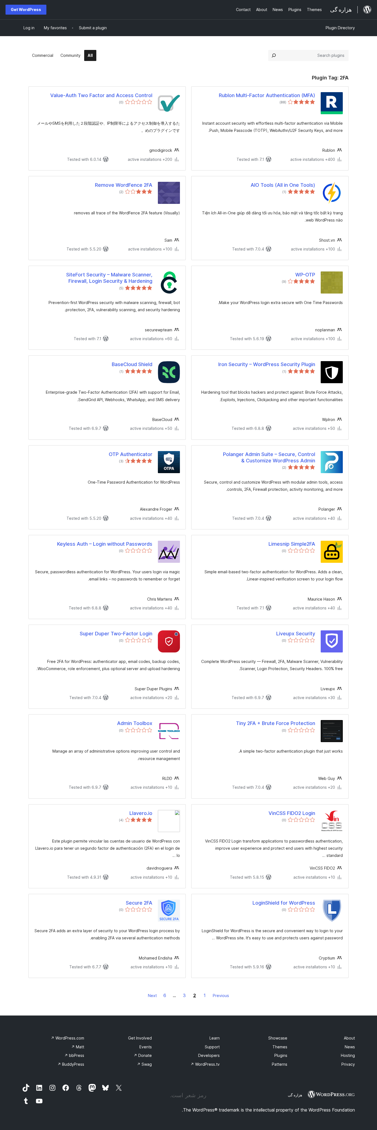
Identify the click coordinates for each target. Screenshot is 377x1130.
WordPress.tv (205, 1064)
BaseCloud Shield (132, 364)
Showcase (277, 1038)
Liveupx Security (295, 633)
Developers (209, 1055)
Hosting (348, 1055)
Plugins (280, 1055)
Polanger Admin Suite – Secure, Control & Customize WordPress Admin (269, 457)
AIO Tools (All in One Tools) (283, 185)
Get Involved (140, 1038)
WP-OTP (305, 275)
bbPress (74, 1055)
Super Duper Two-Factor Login (116, 633)
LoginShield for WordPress (284, 903)
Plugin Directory (340, 27)
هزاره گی (295, 1095)
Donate (143, 1055)
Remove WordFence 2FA (123, 185)
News (350, 1046)
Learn (214, 1038)
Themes (279, 1046)
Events (145, 1046)
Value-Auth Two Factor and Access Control (101, 95)
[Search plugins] (273, 55)
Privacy (348, 1064)
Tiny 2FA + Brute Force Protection (275, 723)
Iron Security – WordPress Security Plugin (266, 364)
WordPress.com (67, 1038)
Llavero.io (140, 813)
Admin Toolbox (134, 723)
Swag (144, 1064)
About (349, 1038)
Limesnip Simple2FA (292, 544)
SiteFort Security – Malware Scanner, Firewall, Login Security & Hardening (109, 278)
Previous (221, 995)
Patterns (279, 1064)
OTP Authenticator (130, 454)
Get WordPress (26, 9)
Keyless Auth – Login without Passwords (104, 544)
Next (152, 995)
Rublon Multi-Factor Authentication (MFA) (267, 95)
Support (212, 1046)
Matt (77, 1046)
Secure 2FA (139, 903)
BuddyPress (70, 1064)
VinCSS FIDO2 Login (292, 813)
